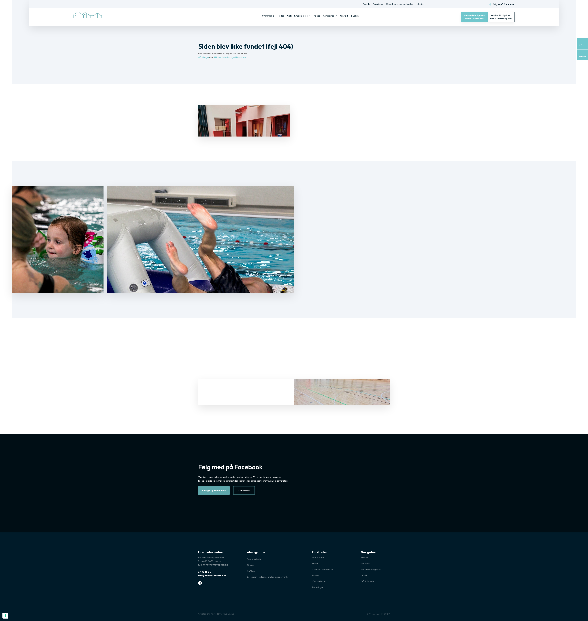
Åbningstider (330, 15)
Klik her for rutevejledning (213, 564)
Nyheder (420, 4)
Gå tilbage (203, 57)
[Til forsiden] (88, 15)
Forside (366, 4)
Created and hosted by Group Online (216, 613)
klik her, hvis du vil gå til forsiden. (230, 57)
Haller (281, 15)
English (355, 15)
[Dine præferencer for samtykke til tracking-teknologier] (5, 616)
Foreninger (378, 4)
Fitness (316, 15)
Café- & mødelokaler (298, 15)
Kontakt (344, 15)
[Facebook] (200, 583)
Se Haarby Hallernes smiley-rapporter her (268, 577)
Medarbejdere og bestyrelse (399, 4)
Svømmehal (268, 15)
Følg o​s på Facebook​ (503, 4)
